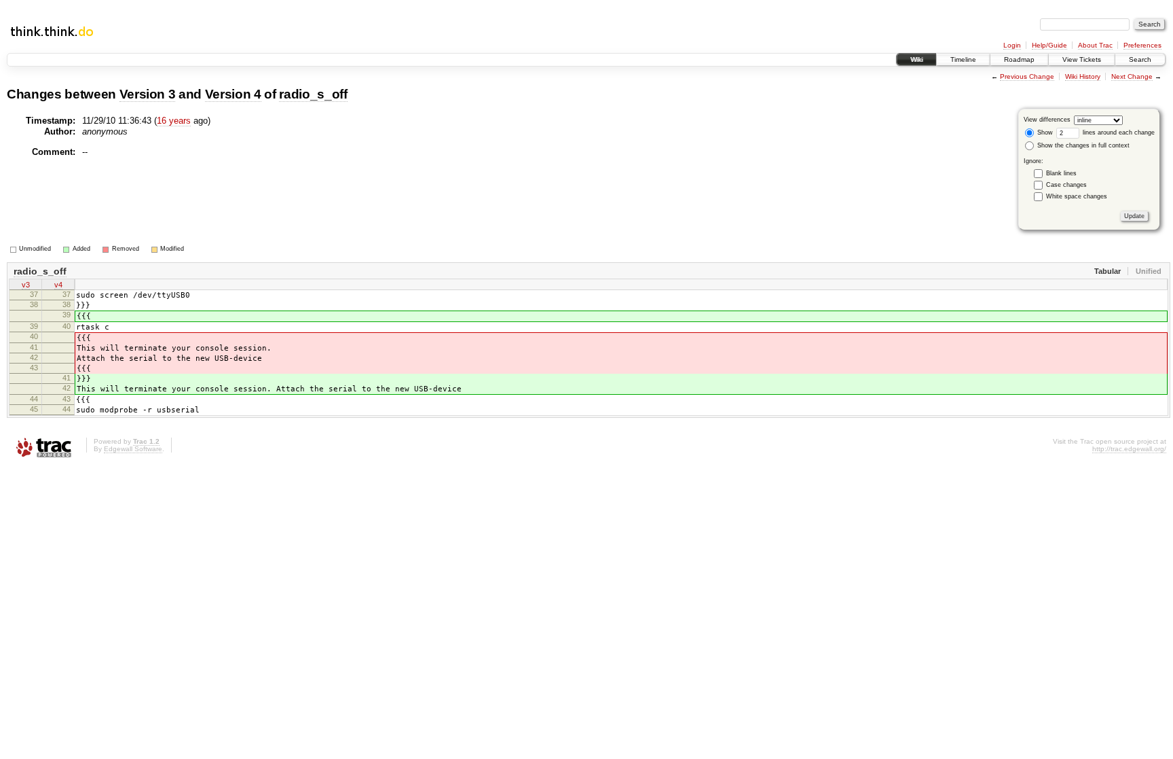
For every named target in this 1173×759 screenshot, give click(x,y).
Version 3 (147, 94)
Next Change (1132, 76)
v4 (58, 285)
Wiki (916, 59)
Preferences (1142, 45)
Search (1140, 59)
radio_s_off (313, 94)
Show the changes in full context (1082, 145)
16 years (174, 121)
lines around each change (1118, 132)
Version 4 (233, 94)
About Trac (1095, 45)
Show (1044, 132)
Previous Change (1027, 76)
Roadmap (1019, 59)
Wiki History (1082, 76)
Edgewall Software (133, 449)
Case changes (1066, 184)
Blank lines (1061, 173)
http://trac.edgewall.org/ (1129, 449)
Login (1012, 45)
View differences (1047, 119)
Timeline (963, 59)
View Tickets (1081, 59)
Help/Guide (1049, 45)
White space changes (1076, 196)
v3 (26, 285)
